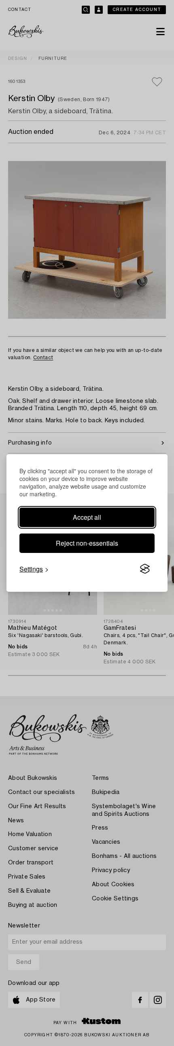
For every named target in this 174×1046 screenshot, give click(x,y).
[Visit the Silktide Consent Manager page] (145, 569)
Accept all (87, 517)
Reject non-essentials (87, 543)
